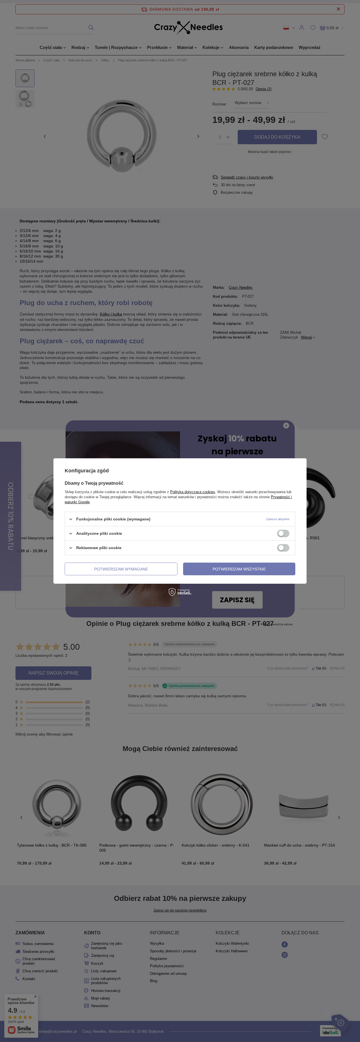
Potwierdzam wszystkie (239, 569)
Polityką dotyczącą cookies (192, 492)
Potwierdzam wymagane (121, 569)
